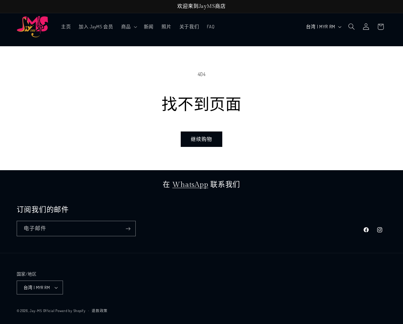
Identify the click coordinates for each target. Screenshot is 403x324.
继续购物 (201, 139)
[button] (128, 27)
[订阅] (128, 228)
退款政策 (100, 310)
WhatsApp (190, 185)
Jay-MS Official (42, 310)
